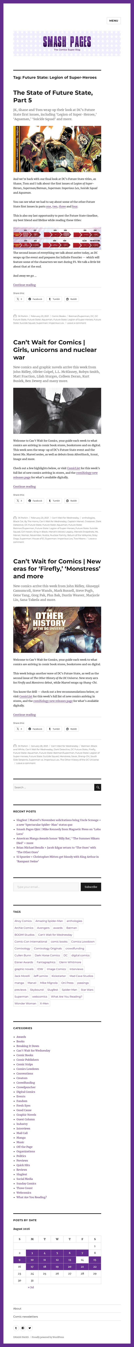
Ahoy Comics (23, 921)
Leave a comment (76, 323)
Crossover (90, 521)
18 (44, 1266)
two (54, 206)
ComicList (73, 468)
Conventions (25, 1073)
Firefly (92, 749)
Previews (22, 1160)
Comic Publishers (28, 1059)
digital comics (80, 955)
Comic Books (59, 316)
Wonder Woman (25, 1003)
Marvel (32, 982)
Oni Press (67, 982)
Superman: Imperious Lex (50, 323)
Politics (21, 1156)
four (74, 206)
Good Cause (24, 1110)
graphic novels (24, 969)
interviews (76, 969)
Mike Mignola (49, 982)
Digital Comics (26, 1091)
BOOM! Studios (24, 934)
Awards (21, 1036)
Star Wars (87, 989)
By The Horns (31, 521)
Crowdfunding (26, 1082)
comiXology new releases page (53, 701)
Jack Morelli (22, 976)
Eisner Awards (24, 962)
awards (58, 927)
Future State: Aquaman (39, 319)
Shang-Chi (84, 756)
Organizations (26, 1151)
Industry (22, 1124)
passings (83, 982)
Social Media (25, 1179)
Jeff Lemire (41, 976)
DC (92, 316)
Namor (25, 535)
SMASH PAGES (21, 1337)
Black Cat (18, 521)
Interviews (23, 1128)
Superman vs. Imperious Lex (44, 759)
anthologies (88, 517)
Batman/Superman (79, 316)
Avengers (43, 927)
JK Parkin (23, 316)
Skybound (37, 989)
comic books (59, 941)
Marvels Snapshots (84, 531)
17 (32, 1266)
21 (82, 1266)
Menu (113, 20)
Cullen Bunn (23, 955)
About (17, 1308)
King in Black (41, 531)
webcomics (39, 996)
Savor (74, 756)
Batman (71, 927)
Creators (22, 1078)
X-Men (44, 1003)
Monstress (65, 756)
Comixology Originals (48, 948)
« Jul (31, 1287)
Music (20, 1142)
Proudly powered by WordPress (48, 1337)
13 (69, 1259)
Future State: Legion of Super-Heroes (73, 319)
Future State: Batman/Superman (56, 752)
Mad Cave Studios (81, 976)
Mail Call (22, 1133)
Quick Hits (23, 1165)
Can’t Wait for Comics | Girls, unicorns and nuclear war (55, 350)
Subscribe (91, 887)
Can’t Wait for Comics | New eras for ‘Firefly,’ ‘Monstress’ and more (57, 569)
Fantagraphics (46, 962)
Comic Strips (25, 1064)
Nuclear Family (58, 535)
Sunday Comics (26, 1183)
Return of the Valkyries (79, 535)
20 (69, 1266)
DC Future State (33, 524)
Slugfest (52, 989)
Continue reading (24, 284)
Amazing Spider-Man (49, 921)
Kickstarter (59, 976)
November (35, 535)
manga (19, 982)
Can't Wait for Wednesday (65, 517)
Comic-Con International (31, 941)
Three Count (25, 1188)
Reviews (22, 1169)
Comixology (22, 948)
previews (20, 989)
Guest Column (26, 1119)
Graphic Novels (26, 1114)
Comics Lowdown (83, 941)
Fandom (22, 1101)
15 (94, 1259)
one (48, 206)
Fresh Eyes (23, 1105)
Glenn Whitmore (70, 962)
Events (21, 1096)
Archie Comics (24, 927)
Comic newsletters (25, 1316)
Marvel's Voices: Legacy (61, 531)
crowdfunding (75, 948)
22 (95, 1266)
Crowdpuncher (26, 1087)
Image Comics (56, 969)
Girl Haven (27, 531)
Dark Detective (62, 749)
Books (21, 1041)
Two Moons (79, 538)
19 (57, 1266)
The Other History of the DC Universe (79, 759)
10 (32, 1259)
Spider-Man (69, 989)
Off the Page (25, 1146)
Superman (21, 996)
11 (44, 1259)
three (62, 206)
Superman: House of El (32, 538)
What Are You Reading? (66, 996)
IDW (40, 969)
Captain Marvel (76, 521)
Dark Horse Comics (47, 955)
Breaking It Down (28, 1046)
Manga (21, 1137)
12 (57, 1259)
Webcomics (24, 1192)
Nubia (45, 535)
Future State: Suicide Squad (44, 756)
